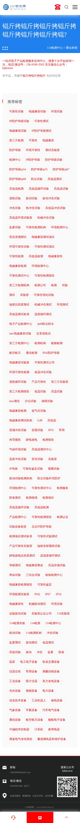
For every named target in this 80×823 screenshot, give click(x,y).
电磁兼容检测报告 (20, 584)
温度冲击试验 (17, 459)
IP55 (51, 430)
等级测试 (15, 565)
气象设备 (15, 710)
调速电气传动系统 (20, 739)
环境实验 (57, 603)
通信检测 (31, 352)
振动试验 (31, 198)
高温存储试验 (56, 565)
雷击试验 (37, 459)
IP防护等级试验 (19, 121)
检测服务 (62, 488)
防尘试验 (36, 179)
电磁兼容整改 (34, 565)
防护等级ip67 (61, 169)
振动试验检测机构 (20, 478)
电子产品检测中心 (20, 323)
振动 (29, 652)
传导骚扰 (15, 439)
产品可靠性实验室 (20, 546)
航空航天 (15, 352)
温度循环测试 (43, 314)
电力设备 (48, 690)
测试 (12, 294)
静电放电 (31, 439)
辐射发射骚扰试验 (48, 546)
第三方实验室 (59, 381)
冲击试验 (15, 208)
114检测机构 (34, 632)
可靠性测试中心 (19, 275)
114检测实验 (17, 623)
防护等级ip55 (39, 169)
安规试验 (37, 430)
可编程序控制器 (19, 729)
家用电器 (54, 729)
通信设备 (15, 719)
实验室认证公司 (42, 613)
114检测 (35, 623)
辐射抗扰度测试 (19, 304)
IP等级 (13, 468)
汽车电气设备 (51, 710)
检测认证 (62, 517)
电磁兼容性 (55, 256)
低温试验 (40, 391)
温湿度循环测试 (50, 555)
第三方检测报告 (19, 391)
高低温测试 (55, 179)
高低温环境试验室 (20, 217)
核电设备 (57, 700)
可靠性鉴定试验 (33, 468)
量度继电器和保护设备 (51, 739)
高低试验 (15, 652)
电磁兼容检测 (17, 265)
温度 (12, 661)
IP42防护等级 (50, 352)
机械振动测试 (37, 603)
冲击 (39, 652)
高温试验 (57, 391)
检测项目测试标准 (20, 536)
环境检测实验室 (19, 594)
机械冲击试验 (46, 217)
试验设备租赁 (17, 526)
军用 (62, 430)
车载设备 (31, 710)
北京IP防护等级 (41, 526)
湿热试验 (15, 198)
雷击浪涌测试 (17, 237)
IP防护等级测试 (41, 130)
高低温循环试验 (39, 188)
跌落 (61, 652)
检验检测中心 (54, 574)
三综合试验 (33, 574)
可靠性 (33, 140)
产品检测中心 (17, 517)
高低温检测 (16, 188)
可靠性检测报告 (44, 275)
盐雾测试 (15, 642)
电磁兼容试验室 (19, 362)
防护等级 (15, 150)
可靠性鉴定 (44, 584)
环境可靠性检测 (19, 372)
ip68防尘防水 (45, 323)
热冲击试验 (33, 208)
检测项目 (48, 497)
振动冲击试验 (51, 198)
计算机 (38, 729)
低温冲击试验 (43, 372)
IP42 (37, 594)
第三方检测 (16, 140)
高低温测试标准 (19, 314)
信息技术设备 (17, 700)
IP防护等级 (33, 159)
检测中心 (15, 159)
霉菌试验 (53, 468)
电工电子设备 (28, 661)
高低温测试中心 (42, 449)
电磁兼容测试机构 (20, 420)
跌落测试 (15, 497)
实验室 (24, 294)
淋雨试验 (47, 401)
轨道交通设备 (51, 661)
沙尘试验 (30, 401)
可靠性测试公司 (44, 362)
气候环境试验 (17, 449)
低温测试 (48, 642)
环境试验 (57, 111)
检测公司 (40, 285)
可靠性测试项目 (44, 246)
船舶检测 (57, 343)
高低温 (51, 420)
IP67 (48, 594)
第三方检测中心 (19, 343)
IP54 (58, 594)
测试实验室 (52, 150)
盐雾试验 (15, 227)
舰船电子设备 (56, 719)
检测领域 (31, 497)
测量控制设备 (51, 671)
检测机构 (40, 343)
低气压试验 (39, 410)
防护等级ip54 (17, 169)
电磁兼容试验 (37, 111)
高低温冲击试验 (55, 208)
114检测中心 (55, 47)
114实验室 (63, 613)
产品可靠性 (39, 381)
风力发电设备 (51, 681)
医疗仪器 (31, 681)
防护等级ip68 (17, 179)
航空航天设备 (34, 719)
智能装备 (31, 690)
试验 (65, 285)
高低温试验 (61, 188)
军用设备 (31, 671)
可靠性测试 (41, 121)
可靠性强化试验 (44, 294)
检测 (54, 285)
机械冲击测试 (43, 304)
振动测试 (31, 642)
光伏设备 (15, 690)
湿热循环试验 (17, 381)
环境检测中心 (59, 227)
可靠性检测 (16, 256)
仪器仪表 (15, 671)
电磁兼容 (48, 140)
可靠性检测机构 (36, 227)
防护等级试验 (53, 159)
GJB (39, 420)
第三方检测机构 (19, 285)
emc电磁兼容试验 (20, 333)
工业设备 (15, 681)
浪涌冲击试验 (17, 430)
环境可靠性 (33, 150)
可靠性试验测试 (47, 536)
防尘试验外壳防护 (48, 478)
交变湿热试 (43, 333)
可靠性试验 (16, 111)
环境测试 (62, 304)
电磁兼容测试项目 (43, 237)
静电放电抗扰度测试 (22, 555)
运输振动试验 (17, 613)
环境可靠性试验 (19, 246)
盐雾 (50, 652)
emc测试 (14, 401)
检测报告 (48, 439)
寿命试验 (15, 574)
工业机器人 (39, 700)
